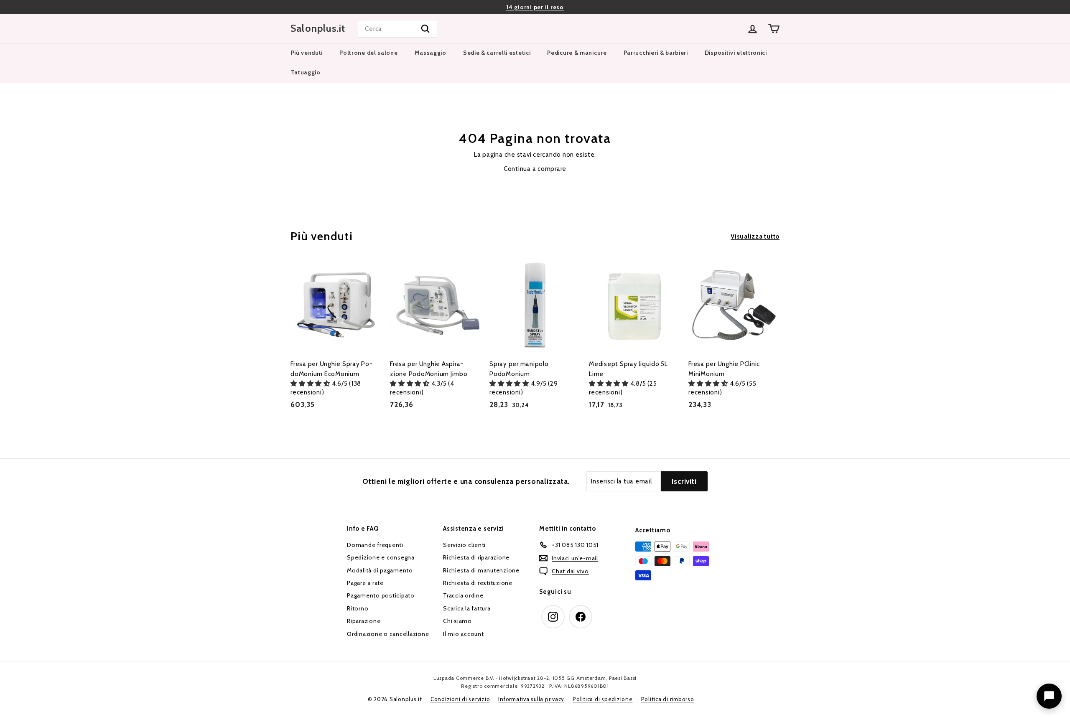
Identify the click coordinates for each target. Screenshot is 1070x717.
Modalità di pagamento (380, 570)
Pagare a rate (365, 583)
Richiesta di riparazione (476, 557)
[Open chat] (1049, 696)
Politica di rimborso (667, 699)
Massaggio (430, 52)
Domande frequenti (375, 545)
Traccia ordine (463, 595)
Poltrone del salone (368, 52)
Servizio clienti (464, 545)
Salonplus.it (317, 28)
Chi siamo (457, 621)
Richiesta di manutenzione (481, 570)
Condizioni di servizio (460, 699)
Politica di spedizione (603, 699)
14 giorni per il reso (535, 7)
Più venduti (307, 52)
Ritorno (357, 608)
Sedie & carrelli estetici (497, 52)
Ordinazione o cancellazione (388, 634)
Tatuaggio (306, 72)
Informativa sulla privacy (531, 699)
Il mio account (463, 634)
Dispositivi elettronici (736, 52)
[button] (311, 383)
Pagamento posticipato (381, 595)
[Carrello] (774, 28)
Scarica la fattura (467, 608)
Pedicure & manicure (576, 52)
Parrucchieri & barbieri (656, 52)
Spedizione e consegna (381, 557)
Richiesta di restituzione (477, 583)
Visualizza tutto (755, 236)
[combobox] (397, 29)
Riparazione (363, 621)
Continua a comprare (535, 169)
